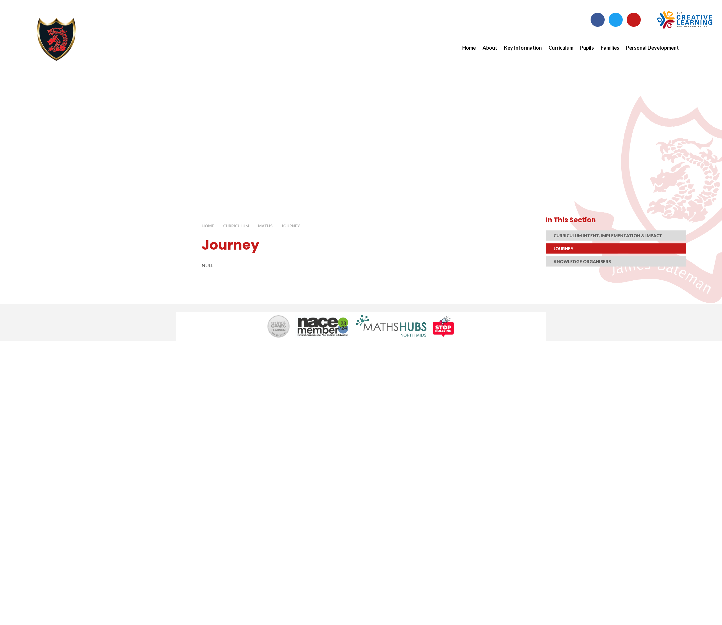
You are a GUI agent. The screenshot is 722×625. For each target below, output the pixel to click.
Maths (265, 225)
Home (208, 225)
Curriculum (236, 225)
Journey (290, 225)
